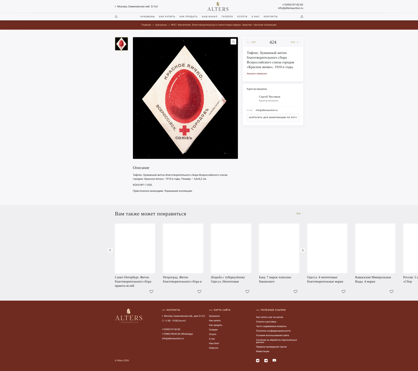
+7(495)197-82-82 (292, 4)
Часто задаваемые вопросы (271, 326)
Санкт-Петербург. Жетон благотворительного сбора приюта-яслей (133, 282)
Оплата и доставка (266, 321)
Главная (146, 25)
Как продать (189, 17)
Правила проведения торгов (271, 347)
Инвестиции (262, 351)
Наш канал (209, 17)
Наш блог (214, 343)
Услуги (242, 17)
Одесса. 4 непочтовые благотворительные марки (325, 279)
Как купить (167, 17)
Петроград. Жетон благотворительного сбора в (182, 279)
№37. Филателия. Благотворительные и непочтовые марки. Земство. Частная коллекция (223, 25)
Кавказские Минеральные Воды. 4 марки (373, 279)
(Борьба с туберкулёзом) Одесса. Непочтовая (228, 279)
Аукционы (147, 17)
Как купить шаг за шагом (269, 317)
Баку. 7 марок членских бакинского (275, 279)
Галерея (227, 17)
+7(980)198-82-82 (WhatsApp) (177, 334)
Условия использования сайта (272, 335)
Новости (213, 348)
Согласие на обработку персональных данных (276, 341)
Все (299, 213)
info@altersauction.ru (290, 8)
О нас (255, 17)
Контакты (271, 17)
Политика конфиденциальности (273, 331)
